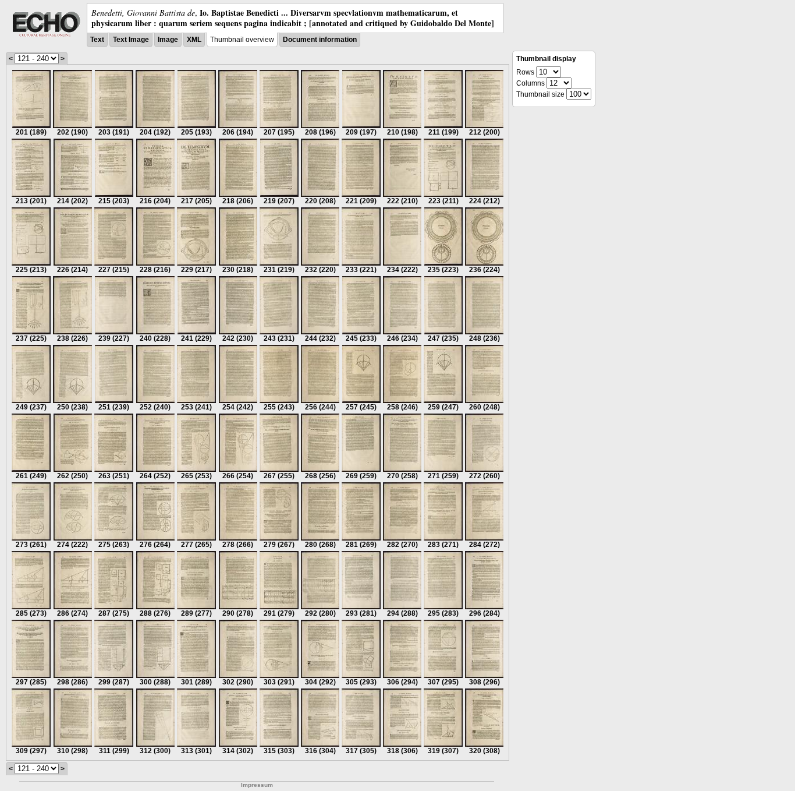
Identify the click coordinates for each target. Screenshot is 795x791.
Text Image (131, 40)
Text (97, 40)
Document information (320, 40)
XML (194, 40)
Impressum (257, 785)
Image (168, 40)
